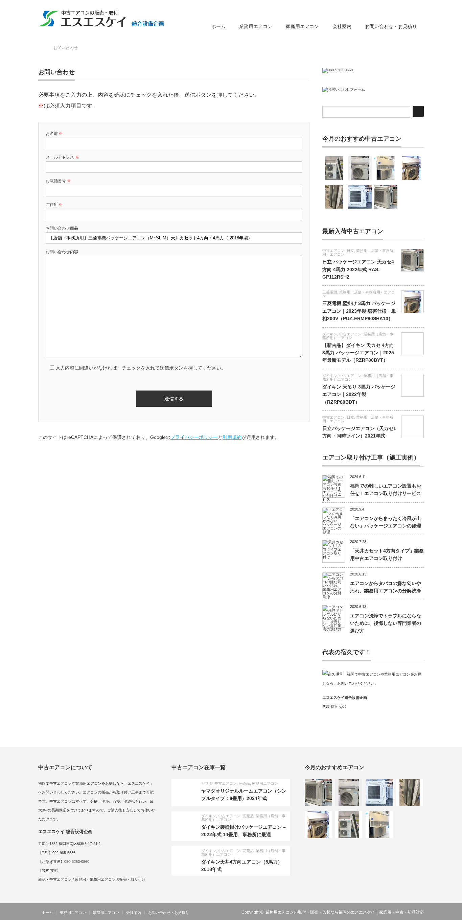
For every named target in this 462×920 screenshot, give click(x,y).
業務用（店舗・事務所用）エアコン (357, 252)
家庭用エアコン (302, 26)
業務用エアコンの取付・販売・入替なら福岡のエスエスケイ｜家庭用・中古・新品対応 (344, 912)
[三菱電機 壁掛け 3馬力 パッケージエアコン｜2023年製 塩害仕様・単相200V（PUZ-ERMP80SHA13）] (411, 168)
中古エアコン (333, 251)
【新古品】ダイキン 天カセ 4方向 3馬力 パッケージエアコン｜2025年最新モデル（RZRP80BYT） (358, 353)
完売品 (244, 783)
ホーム (218, 26)
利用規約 (232, 437)
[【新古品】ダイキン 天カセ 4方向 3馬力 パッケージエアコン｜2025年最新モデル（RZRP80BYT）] (360, 197)
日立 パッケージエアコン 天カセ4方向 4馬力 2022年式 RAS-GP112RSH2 (358, 269)
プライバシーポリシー (194, 437)
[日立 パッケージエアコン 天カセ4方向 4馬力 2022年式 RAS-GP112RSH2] (385, 197)
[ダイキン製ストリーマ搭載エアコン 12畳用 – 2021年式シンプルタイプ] (360, 168)
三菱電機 (329, 292)
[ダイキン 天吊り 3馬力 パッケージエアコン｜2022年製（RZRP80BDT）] (385, 168)
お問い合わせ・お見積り (391, 26)
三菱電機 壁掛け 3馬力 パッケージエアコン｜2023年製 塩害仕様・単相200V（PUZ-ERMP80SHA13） (359, 311)
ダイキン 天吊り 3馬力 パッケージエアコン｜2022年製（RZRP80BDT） (358, 394)
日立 (350, 251)
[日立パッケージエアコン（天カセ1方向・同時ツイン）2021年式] (334, 197)
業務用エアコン (255, 26)
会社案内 (341, 26)
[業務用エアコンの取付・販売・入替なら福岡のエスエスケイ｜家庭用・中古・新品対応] (101, 18)
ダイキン (329, 334)
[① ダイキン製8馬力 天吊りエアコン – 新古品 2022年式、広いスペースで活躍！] (334, 168)
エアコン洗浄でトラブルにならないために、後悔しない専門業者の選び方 (385, 623)
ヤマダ (206, 783)
